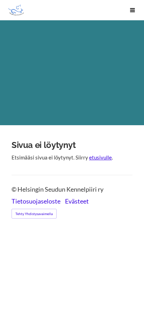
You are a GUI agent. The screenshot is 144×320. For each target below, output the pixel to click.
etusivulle (100, 157)
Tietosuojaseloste (36, 201)
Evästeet (77, 201)
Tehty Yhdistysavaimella (34, 214)
